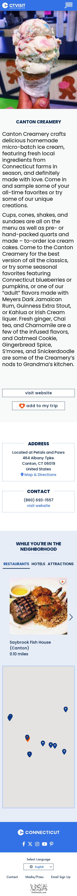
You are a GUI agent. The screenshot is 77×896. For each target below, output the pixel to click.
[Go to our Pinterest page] (51, 844)
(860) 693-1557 (38, 500)
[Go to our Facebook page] (23, 844)
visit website (38, 393)
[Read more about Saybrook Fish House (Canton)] (38, 608)
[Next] (71, 617)
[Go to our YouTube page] (44, 844)
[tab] (16, 564)
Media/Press (34, 876)
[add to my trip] (62, 582)
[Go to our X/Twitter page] (30, 844)
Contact (12, 876)
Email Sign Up (60, 876)
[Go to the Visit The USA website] (38, 888)
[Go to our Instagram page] (37, 844)
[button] (27, 737)
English (39, 867)
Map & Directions (40, 474)
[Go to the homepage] (13, 5)
